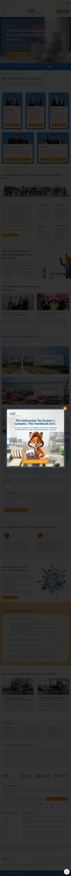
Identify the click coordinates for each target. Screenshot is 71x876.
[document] (35, 438)
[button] (67, 872)
